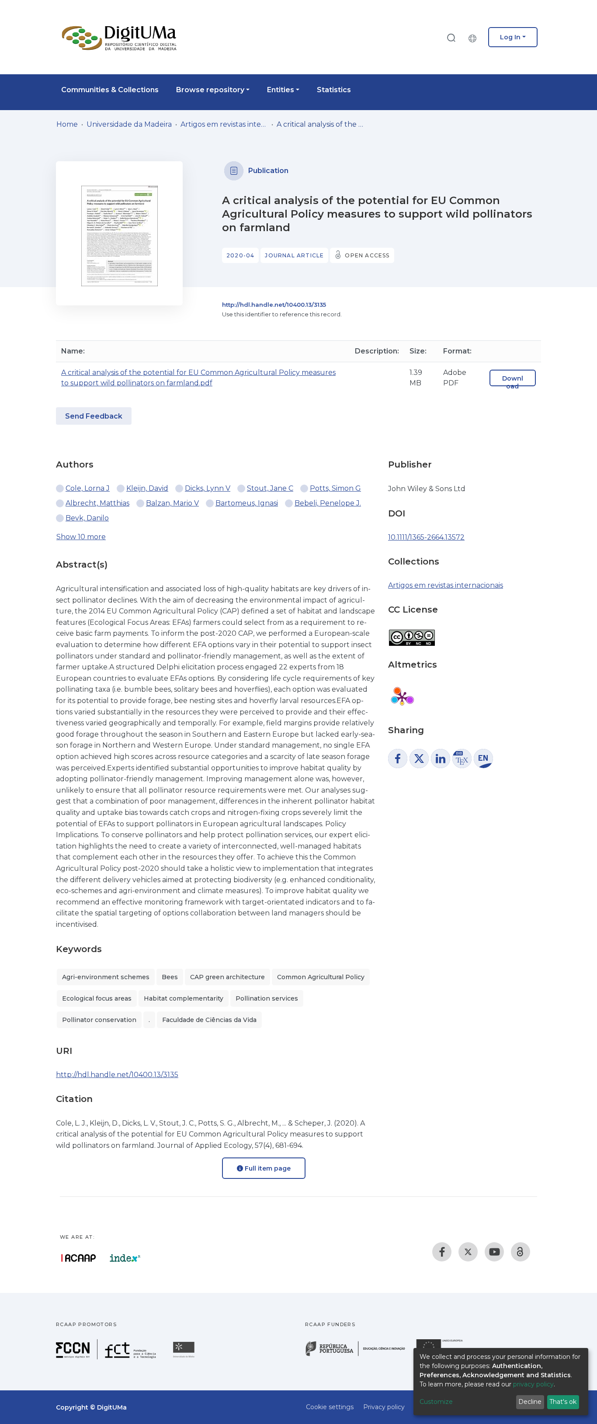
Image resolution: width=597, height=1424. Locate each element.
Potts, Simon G (335, 488)
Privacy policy (384, 1407)
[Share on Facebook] (397, 758)
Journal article (294, 255)
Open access (367, 255)
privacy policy (533, 1384)
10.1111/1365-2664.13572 (426, 537)
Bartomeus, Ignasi (246, 503)
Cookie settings (330, 1407)
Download (512, 382)
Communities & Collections (110, 90)
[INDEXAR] (125, 1258)
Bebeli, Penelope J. (328, 503)
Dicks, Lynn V (207, 488)
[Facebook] (441, 1251)
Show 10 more (81, 537)
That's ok (562, 1402)
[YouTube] (494, 1251)
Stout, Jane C (270, 488)
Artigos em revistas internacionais (224, 124)
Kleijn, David (147, 488)
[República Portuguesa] (359, 1355)
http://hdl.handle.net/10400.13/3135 (274, 304)
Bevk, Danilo (87, 518)
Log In (510, 37)
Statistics (334, 90)
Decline (529, 1402)
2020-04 (240, 255)
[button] (474, 37)
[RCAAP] (520, 1251)
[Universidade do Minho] (185, 1357)
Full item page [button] (267, 1168)
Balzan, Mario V (172, 503)
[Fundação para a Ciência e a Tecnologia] (107, 1357)
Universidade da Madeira (129, 124)
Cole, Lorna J (88, 488)
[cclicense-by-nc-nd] (411, 633)
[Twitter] (468, 1251)
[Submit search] (451, 37)
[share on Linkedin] (440, 758)
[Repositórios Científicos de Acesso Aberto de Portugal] (78, 1258)
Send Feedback (93, 416)
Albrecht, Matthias (97, 503)
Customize (436, 1402)
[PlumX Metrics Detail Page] (402, 697)
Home (67, 124)
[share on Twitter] (419, 758)
